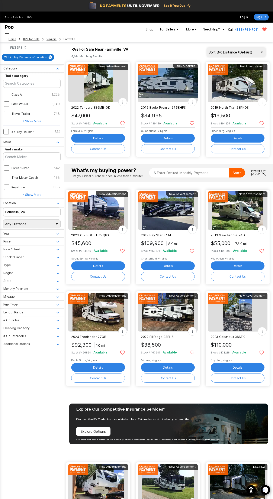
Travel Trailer (21, 113)
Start (237, 173)
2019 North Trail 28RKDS (230, 107)
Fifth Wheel (20, 104)
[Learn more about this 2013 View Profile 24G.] (237, 210)
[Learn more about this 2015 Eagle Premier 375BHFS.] (168, 83)
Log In (244, 17)
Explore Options (93, 431)
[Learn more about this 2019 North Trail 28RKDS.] (237, 83)
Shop (149, 29)
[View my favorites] (264, 29)
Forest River (20, 168)
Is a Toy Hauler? (22, 132)
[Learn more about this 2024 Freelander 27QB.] (98, 312)
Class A (17, 94)
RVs (29, 17)
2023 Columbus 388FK (228, 337)
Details (98, 138)
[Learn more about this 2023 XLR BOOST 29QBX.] (98, 210)
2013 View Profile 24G (228, 235)
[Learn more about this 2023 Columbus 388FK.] (237, 312)
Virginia (51, 39)
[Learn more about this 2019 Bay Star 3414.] (168, 210)
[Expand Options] (122, 102)
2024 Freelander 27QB (88, 337)
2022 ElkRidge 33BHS (157, 337)
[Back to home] (9, 29)
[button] (251, 490)
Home (12, 39)
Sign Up (261, 17)
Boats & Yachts (14, 17)
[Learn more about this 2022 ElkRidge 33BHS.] (168, 312)
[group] (28, 57)
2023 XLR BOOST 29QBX (90, 235)
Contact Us (98, 149)
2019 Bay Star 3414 (156, 235)
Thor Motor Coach (25, 177)
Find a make (13, 149)
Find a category (16, 76)
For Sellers (168, 29)
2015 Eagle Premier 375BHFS (163, 107)
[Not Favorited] (122, 123)
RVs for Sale (31, 39)
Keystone (18, 187)
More (190, 29)
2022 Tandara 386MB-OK (90, 107)
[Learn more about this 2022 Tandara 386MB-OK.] (98, 83)
